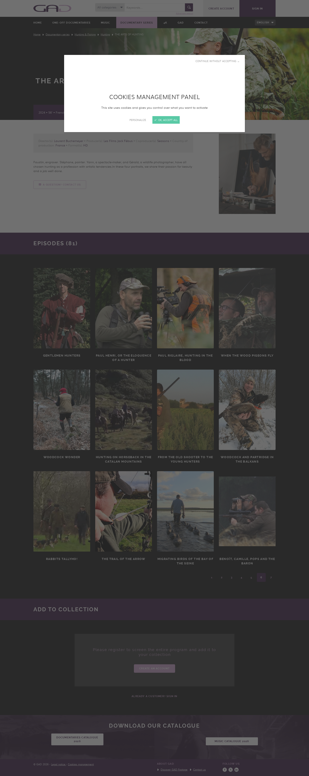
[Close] (154, 388)
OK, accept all (167, 120)
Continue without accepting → (217, 61)
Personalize (137, 120)
